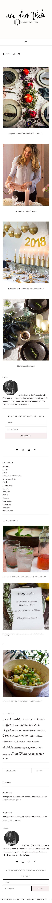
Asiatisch (29, 720)
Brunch (41, 719)
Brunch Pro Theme (25, 899)
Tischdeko (8, 747)
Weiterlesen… (25, 855)
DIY (23, 725)
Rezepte (5, 488)
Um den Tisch (26, 18)
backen (34, 720)
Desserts (6, 498)
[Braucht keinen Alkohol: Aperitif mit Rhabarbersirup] (26, 549)
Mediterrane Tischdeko (26, 366)
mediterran (26, 735)
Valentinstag (19, 747)
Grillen (10, 736)
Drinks (5, 469)
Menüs (5, 482)
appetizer (23, 720)
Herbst (16, 736)
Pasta (21, 741)
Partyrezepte (7, 485)
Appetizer (6, 491)
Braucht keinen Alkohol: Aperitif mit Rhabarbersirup (24, 576)
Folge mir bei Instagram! (12, 800)
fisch (17, 731)
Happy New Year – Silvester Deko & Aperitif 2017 (26, 289)
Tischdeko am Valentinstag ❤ (26, 211)
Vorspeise (6, 507)
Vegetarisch (7, 504)
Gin (5, 735)
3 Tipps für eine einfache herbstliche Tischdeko (26, 134)
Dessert (16, 725)
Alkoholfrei (6, 720)
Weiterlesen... (24, 404)
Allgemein (6, 466)
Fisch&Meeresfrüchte (29, 730)
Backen (5, 495)
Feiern (5, 473)
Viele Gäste (18, 753)
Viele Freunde (8, 510)
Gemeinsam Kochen (10, 479)
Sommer (35, 741)
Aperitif (15, 719)
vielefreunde (6, 754)
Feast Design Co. (44, 899)
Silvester (28, 741)
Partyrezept (10, 741)
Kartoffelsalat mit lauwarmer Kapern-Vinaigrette (23, 701)
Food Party (42, 731)
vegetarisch (35, 747)
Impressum (7, 782)
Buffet (7, 725)
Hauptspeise (7, 501)
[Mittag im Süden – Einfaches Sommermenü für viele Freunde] (26, 606)
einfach (36, 725)
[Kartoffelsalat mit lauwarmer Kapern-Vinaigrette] (26, 674)
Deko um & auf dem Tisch (12, 476)
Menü (36, 735)
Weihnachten (35, 753)
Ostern (41, 736)
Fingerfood (9, 730)
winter (5, 758)
